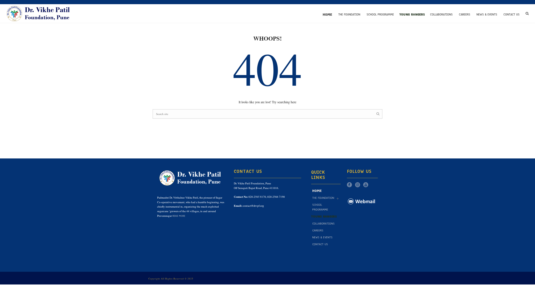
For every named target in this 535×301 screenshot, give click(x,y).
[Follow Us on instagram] (357, 185)
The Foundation (349, 15)
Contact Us (511, 15)
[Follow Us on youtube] (365, 185)
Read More (178, 216)
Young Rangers (412, 15)
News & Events (486, 15)
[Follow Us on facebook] (349, 185)
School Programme (380, 15)
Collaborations (441, 15)
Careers (464, 15)
